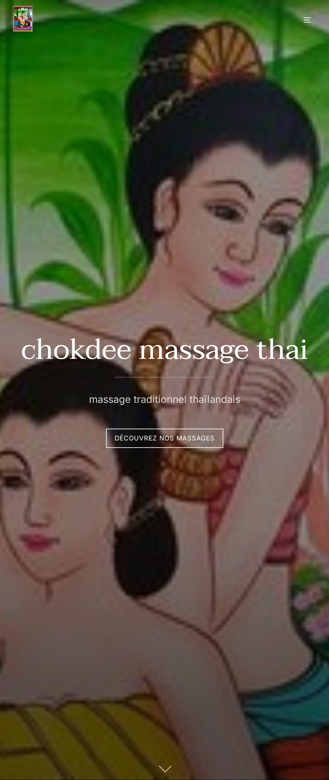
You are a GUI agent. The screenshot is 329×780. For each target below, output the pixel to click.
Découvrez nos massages (165, 438)
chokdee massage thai (164, 349)
